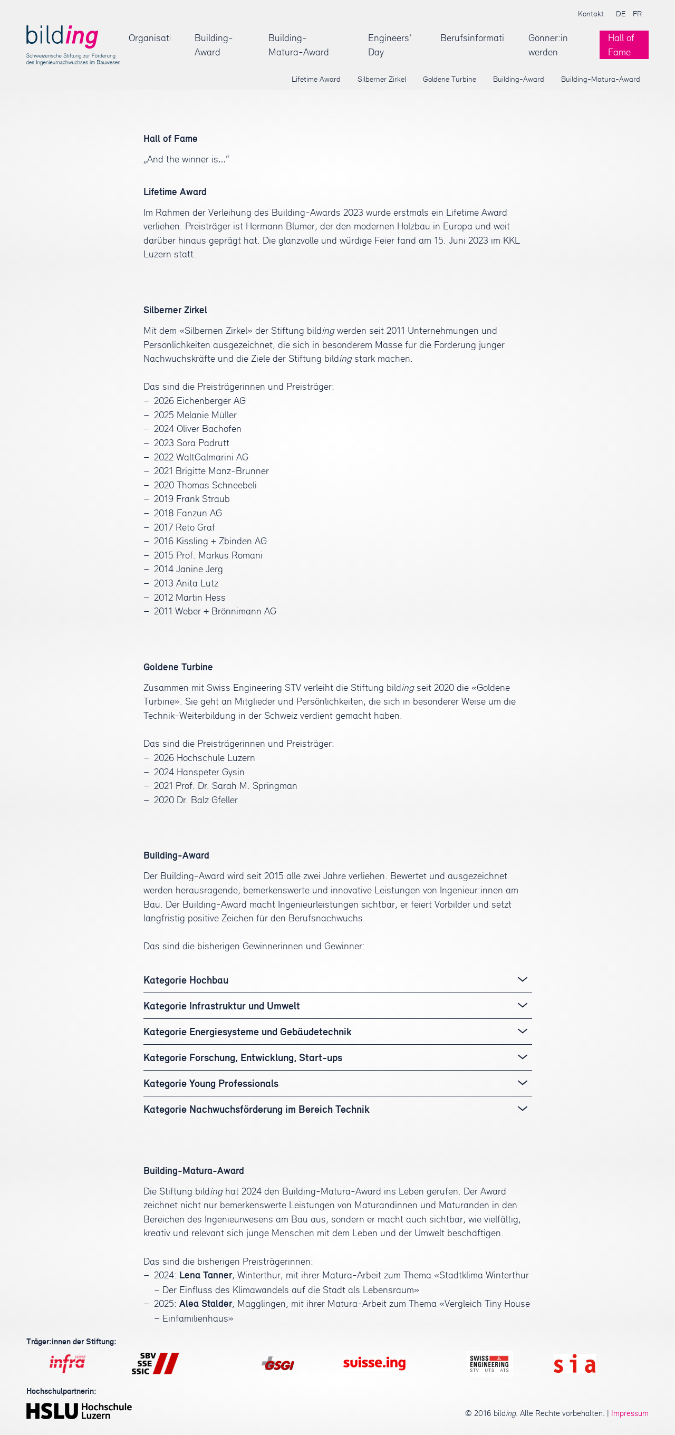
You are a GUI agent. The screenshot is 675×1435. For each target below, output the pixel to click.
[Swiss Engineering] (489, 1363)
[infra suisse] (67, 1363)
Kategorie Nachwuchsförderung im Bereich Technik (256, 1109)
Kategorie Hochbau (185, 980)
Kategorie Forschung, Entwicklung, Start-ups (242, 1057)
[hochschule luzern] (79, 1411)
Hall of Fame (621, 44)
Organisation (149, 37)
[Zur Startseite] (73, 45)
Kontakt (591, 13)
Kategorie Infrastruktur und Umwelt (221, 1005)
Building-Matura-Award (298, 44)
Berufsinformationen (472, 37)
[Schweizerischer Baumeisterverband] (155, 1363)
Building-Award (214, 44)
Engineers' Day (389, 44)
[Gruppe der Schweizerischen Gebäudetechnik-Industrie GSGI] (278, 1363)
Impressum (630, 1413)
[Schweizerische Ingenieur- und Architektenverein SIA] (575, 1363)
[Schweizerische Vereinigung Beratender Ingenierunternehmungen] (374, 1363)
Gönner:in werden (548, 44)
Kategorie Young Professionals (210, 1083)
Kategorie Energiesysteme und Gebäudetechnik (247, 1031)
